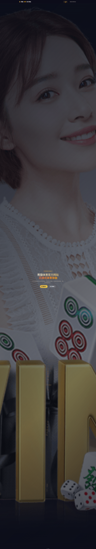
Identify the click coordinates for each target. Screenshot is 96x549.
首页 (66, 1)
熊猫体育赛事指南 (73, 1)
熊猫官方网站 (26, 1)
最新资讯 (44, 286)
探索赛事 (52, 286)
